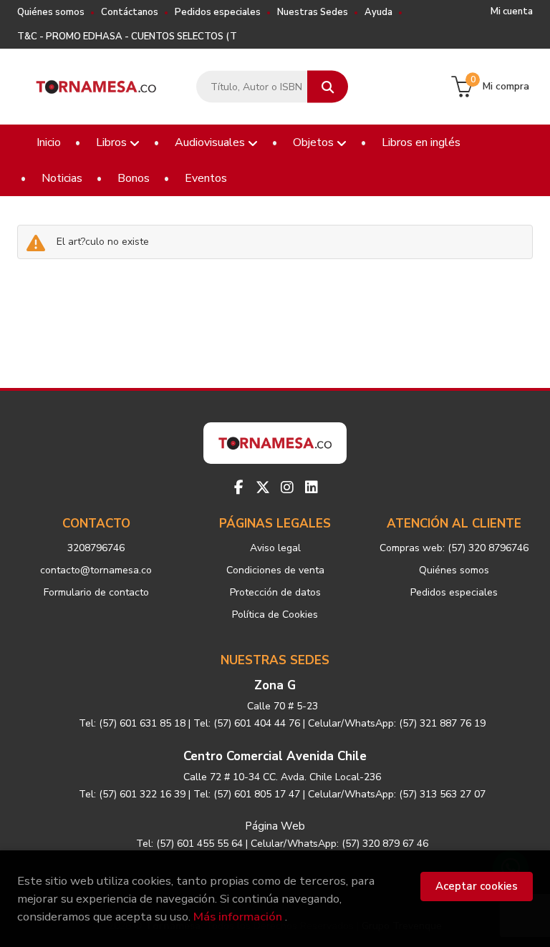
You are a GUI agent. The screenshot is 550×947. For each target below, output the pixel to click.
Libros (113, 142)
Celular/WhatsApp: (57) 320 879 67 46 (339, 843)
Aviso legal (275, 548)
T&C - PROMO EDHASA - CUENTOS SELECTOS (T (127, 36)
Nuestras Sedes (312, 12)
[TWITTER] (263, 487)
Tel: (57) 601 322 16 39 (132, 794)
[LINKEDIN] (311, 487)
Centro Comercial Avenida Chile (275, 756)
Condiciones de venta (275, 570)
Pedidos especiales (218, 12)
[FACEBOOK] (238, 487)
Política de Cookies (275, 614)
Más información (237, 916)
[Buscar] (327, 87)
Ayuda (378, 12)
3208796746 (96, 548)
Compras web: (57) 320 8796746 (454, 548)
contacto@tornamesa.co (96, 570)
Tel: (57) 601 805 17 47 (246, 794)
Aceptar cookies (476, 886)
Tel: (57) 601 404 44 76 (246, 723)
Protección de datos (275, 592)
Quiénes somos (51, 12)
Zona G (275, 685)
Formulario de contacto (96, 592)
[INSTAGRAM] (287, 487)
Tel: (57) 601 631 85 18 (132, 723)
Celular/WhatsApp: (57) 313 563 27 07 (397, 794)
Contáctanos (129, 12)
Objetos (315, 142)
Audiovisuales (211, 142)
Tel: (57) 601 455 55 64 (189, 843)
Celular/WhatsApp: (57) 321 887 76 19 (397, 723)
